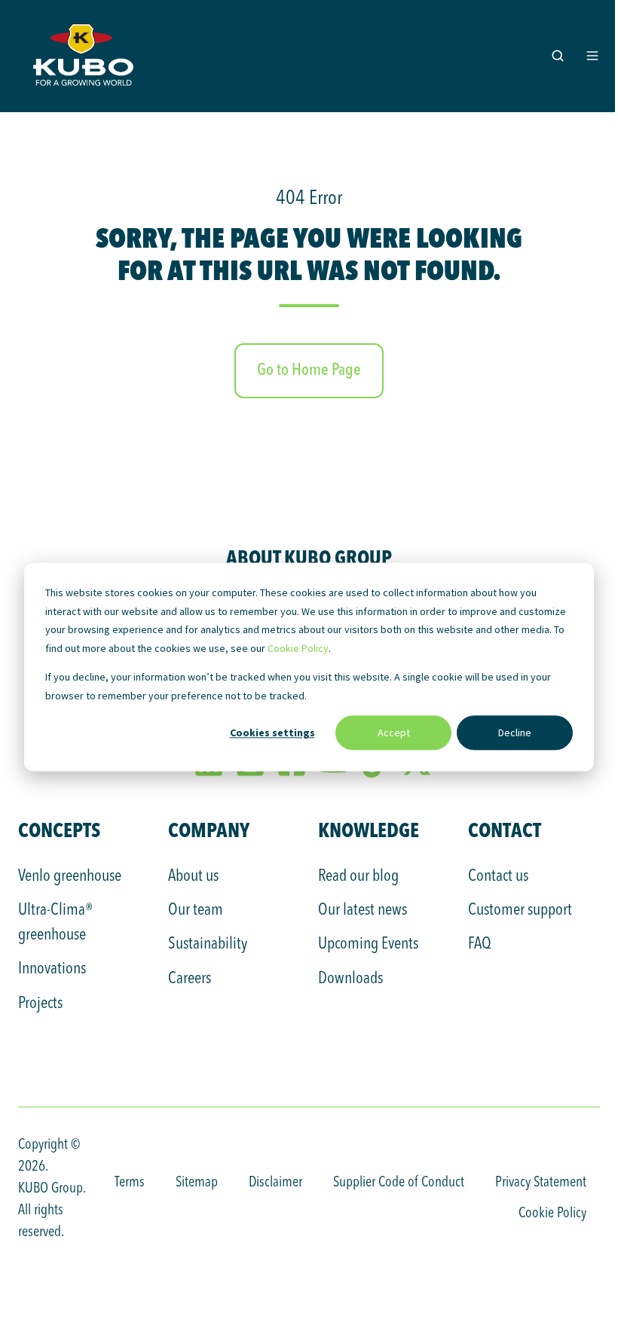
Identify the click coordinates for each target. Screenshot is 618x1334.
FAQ (479, 944)
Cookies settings (272, 732)
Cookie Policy (298, 648)
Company (208, 830)
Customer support (520, 910)
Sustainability (207, 944)
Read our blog (358, 876)
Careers (189, 978)
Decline (514, 732)
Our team (195, 910)
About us (193, 876)
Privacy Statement (540, 1182)
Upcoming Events (368, 944)
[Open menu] (592, 55)
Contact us (498, 876)
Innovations (52, 969)
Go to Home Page (309, 370)
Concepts (59, 830)
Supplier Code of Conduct (398, 1182)
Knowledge (368, 830)
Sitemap (197, 1182)
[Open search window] (557, 55)
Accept (394, 732)
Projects (40, 1003)
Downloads (350, 978)
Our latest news (362, 910)
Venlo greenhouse (69, 876)
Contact (504, 830)
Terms (130, 1182)
